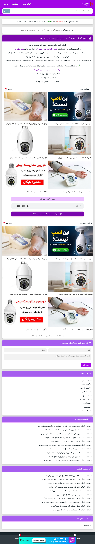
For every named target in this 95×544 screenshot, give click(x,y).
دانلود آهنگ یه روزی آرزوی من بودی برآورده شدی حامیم (69, 456)
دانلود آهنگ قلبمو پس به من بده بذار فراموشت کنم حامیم (68, 453)
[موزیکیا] (87, 4)
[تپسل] (20, 535)
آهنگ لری (86, 396)
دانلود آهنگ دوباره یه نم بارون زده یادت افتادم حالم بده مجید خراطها (64, 445)
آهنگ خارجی (85, 388)
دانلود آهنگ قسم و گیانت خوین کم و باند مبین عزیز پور (63, 38)
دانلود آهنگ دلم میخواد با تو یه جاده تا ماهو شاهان (71, 510)
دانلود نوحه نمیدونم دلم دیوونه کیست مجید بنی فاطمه (69, 491)
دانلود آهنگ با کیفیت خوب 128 (46, 214)
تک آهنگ (64, 30)
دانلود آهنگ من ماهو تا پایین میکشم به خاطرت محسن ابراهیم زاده (65, 502)
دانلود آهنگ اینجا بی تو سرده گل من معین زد (73, 495)
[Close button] (75, 535)
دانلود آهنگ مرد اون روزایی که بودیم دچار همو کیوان (70, 506)
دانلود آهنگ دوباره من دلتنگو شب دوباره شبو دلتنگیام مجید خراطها (65, 434)
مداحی (6, 4)
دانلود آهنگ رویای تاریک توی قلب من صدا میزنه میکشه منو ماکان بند (64, 426)
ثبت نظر (86, 365)
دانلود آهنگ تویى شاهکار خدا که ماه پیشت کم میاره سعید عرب (66, 479)
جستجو (6, 11)
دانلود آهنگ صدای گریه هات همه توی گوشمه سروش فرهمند (67, 476)
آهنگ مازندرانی (84, 399)
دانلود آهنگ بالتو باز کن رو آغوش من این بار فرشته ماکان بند (67, 430)
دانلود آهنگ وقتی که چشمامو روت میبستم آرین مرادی (69, 487)
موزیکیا (71, 30)
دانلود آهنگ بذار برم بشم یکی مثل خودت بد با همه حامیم (68, 449)
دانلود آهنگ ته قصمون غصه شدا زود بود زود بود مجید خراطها (67, 437)
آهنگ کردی (86, 392)
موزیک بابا (87, 525)
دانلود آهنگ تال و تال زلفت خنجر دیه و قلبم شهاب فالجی (69, 483)
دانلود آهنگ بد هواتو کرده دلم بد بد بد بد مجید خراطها (70, 441)
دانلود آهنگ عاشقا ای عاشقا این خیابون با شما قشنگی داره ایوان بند (65, 460)
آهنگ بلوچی (85, 380)
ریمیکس (15, 4)
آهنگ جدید (27, 4)
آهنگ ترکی (86, 384)
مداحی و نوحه (84, 411)
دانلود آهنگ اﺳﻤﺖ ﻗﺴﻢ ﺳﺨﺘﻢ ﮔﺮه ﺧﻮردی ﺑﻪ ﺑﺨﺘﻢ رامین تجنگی (66, 498)
